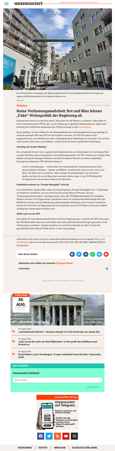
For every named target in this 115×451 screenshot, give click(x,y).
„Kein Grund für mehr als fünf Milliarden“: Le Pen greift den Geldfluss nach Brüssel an (57, 343)
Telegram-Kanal (64, 263)
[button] (6, 3)
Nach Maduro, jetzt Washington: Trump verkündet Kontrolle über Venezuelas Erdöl (59, 356)
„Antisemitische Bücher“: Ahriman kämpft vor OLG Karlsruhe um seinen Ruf (59, 331)
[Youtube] (65, 436)
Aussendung (85, 127)
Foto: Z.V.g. (20, 100)
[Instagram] (74, 436)
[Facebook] (40, 436)
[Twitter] (49, 436)
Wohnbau (22, 105)
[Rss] (57, 436)
